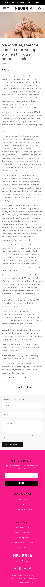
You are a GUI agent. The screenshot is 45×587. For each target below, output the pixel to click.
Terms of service (17, 582)
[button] (8, 8)
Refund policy (22, 537)
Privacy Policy (22, 527)
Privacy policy (32, 578)
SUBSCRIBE (21, 483)
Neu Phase (19, 311)
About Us (22, 499)
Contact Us (22, 547)
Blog (22, 504)
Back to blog (24, 387)
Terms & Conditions (22, 532)
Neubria (21, 576)
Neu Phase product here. (20, 378)
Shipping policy (30, 582)
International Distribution (22, 542)
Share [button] (6, 70)
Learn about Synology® (22, 509)
